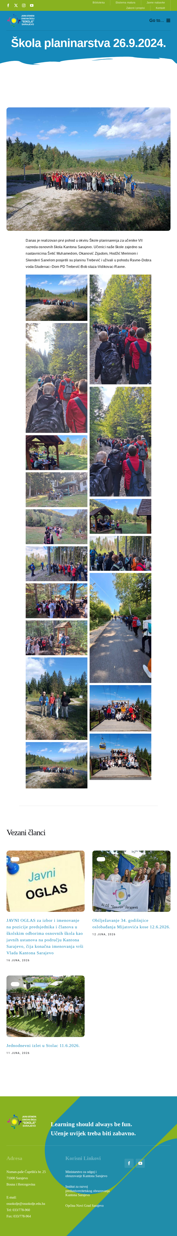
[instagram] (23, 5)
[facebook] (8, 5)
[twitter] (16, 5)
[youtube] (31, 5)
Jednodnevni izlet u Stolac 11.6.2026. (43, 1045)
